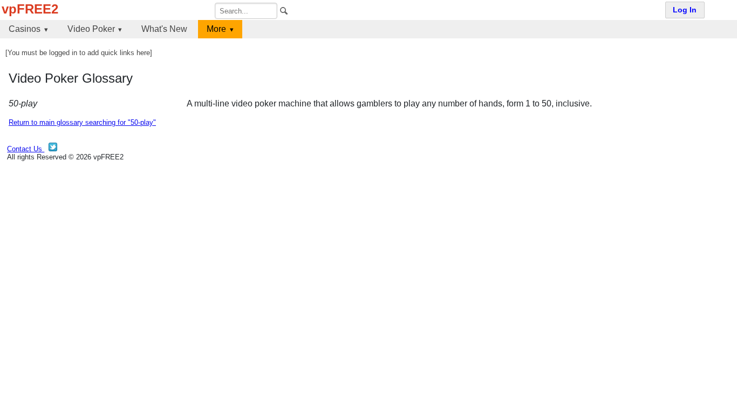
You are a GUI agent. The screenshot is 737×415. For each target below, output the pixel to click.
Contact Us (25, 149)
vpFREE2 (30, 9)
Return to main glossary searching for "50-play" (82, 122)
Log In (685, 10)
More (216, 29)
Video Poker (91, 29)
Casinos (24, 29)
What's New (164, 29)
